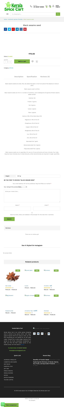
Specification (32, 76)
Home (5, 19)
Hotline (35, 5)
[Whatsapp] (49, 334)
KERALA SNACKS (8, 370)
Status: (6, 56)
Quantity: (6, 59)
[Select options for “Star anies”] (9, 282)
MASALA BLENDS (8, 373)
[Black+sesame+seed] (9, 29)
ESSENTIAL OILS (8, 366)
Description (18, 76)
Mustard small (9, 310)
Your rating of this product (11, 187)
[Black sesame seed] (5, 29)
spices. (23, 344)
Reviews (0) (45, 76)
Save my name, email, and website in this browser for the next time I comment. (32, 214)
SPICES (11, 68)
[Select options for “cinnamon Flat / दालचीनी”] (28, 307)
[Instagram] (45, 334)
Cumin (26, 285)
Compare (37, 61)
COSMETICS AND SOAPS (10, 362)
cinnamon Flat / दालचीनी (31, 310)
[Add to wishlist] (32, 61)
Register (58, 7)
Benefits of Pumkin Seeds (41, 359)
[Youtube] (38, 334)
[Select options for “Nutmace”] (47, 307)
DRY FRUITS (7, 364)
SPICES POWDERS (9, 377)
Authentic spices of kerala (15, 19)
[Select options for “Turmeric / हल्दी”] (47, 282)
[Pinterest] (42, 334)
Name (17, 205)
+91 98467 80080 (22, 348)
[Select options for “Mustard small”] (9, 307)
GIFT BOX (6, 368)
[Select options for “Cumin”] (28, 282)
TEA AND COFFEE (8, 379)
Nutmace (46, 310)
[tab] (19, 77)
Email (47, 205)
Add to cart (22, 61)
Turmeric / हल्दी (48, 285)
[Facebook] (34, 334)
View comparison (11, 405)
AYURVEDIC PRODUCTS (10, 359)
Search (58, 14)
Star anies (8, 285)
